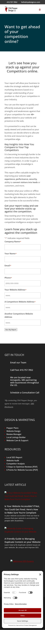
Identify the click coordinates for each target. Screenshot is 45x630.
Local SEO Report (14, 457)
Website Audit (12, 460)
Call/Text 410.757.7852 (21, 370)
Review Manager (13, 434)
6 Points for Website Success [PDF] (22, 470)
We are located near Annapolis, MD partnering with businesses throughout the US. (24, 381)
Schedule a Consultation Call (24, 392)
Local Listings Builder (16, 437)
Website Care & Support (17, 440)
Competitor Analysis (15, 463)
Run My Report (11, 330)
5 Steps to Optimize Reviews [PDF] (21, 466)
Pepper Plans (12, 428)
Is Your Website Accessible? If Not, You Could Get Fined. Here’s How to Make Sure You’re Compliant (22, 509)
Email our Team (18, 362)
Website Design (13, 431)
